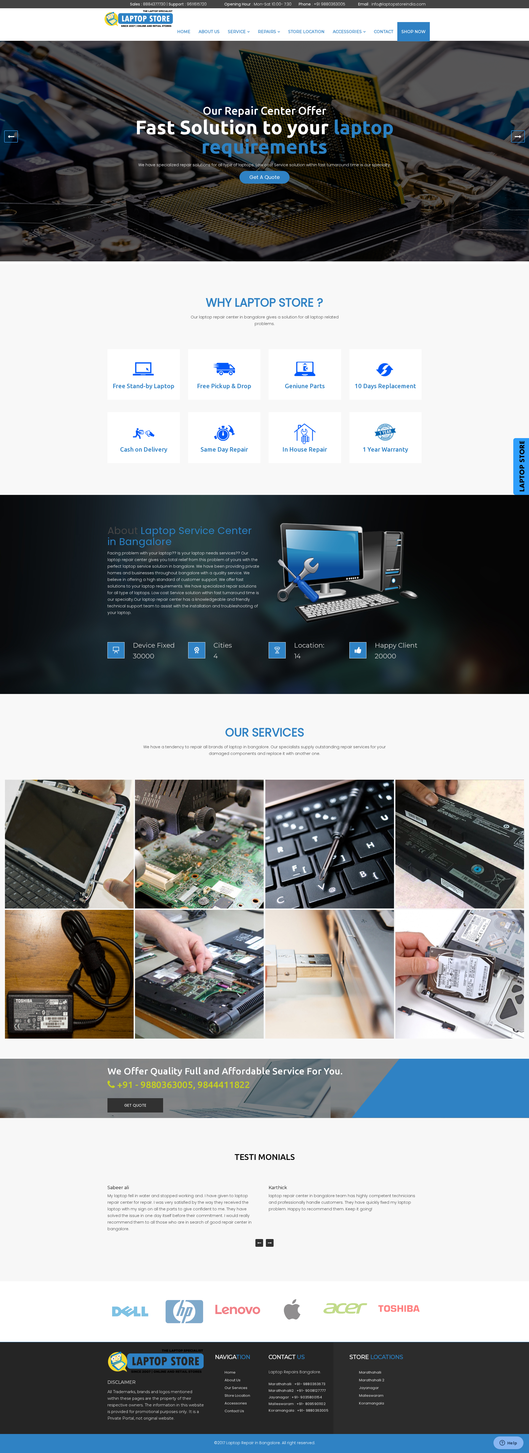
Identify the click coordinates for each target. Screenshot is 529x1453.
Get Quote (135, 1105)
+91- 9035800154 (307, 1397)
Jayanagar (369, 1387)
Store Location (306, 31)
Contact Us (234, 1411)
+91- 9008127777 (311, 1390)
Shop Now (413, 31)
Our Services (236, 1387)
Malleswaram (371, 1395)
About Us (209, 31)
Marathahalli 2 (371, 1380)
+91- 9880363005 (312, 1410)
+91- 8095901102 (311, 1403)
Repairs (267, 31)
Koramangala (371, 1403)
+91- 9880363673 (309, 1384)
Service (237, 31)
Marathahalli (370, 1372)
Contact (383, 31)
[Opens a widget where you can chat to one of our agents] (508, 1443)
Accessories (347, 31)
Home (183, 31)
